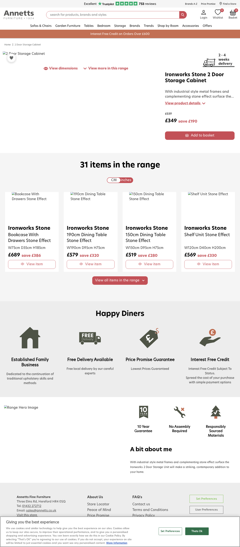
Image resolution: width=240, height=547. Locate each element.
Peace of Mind (99, 510)
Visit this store (27, 515)
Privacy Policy (143, 515)
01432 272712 (31, 506)
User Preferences (206, 509)
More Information (116, 543)
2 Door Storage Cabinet (28, 45)
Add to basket (202, 135)
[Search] (183, 15)
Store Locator (98, 504)
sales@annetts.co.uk (41, 510)
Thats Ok (196, 531)
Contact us (141, 504)
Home (7, 45)
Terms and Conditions (150, 510)
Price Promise (98, 515)
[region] (120, 531)
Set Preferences (206, 498)
